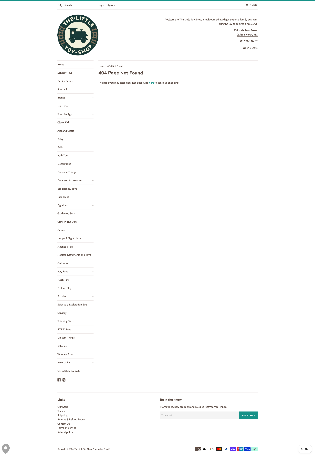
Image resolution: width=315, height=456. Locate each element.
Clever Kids (63, 122)
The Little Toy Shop (83, 449)
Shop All (62, 89)
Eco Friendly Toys (67, 188)
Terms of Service (66, 427)
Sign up (111, 5)
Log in (101, 5)
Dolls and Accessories (75, 180)
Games (61, 230)
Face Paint (63, 196)
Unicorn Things (66, 337)
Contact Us (63, 423)
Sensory (61, 312)
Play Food (75, 271)
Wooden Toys (65, 354)
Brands (75, 97)
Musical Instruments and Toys (75, 254)
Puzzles (75, 296)
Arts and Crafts (75, 130)
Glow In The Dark (67, 221)
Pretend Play (64, 288)
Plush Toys (75, 279)
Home (60, 64)
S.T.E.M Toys (64, 329)
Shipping (62, 415)
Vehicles (75, 346)
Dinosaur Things (66, 172)
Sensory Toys (64, 72)
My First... (75, 105)
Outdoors (62, 263)
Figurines (75, 205)
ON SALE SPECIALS (68, 370)
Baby (75, 139)
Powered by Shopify (102, 449)
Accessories (75, 362)
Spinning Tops (65, 321)
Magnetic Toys (65, 246)
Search (61, 411)
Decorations (75, 163)
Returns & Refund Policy (71, 419)
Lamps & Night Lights (69, 238)
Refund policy (65, 432)
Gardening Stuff (66, 213)
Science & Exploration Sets (72, 304)
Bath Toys (63, 155)
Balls (60, 147)
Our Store (62, 406)
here (151, 82)
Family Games (65, 81)
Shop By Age (75, 114)
